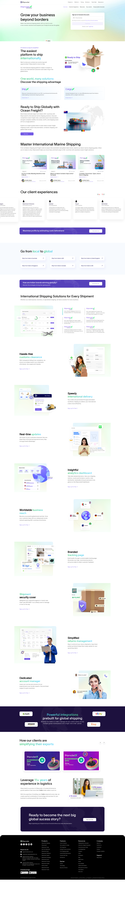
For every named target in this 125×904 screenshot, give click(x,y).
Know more (25, 97)
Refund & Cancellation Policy (98, 877)
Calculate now (95, 231)
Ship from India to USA (87, 265)
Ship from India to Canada (59, 265)
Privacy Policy (87, 20)
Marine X (24, 171)
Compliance (89, 877)
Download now (95, 283)
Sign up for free (24, 369)
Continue (87, 23)
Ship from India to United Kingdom (90, 258)
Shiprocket (33, 181)
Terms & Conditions (94, 20)
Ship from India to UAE (58, 258)
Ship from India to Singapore (30, 265)
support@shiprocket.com (27, 851)
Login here (91, 26)
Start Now (26, 134)
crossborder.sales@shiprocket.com (29, 854)
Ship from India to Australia (29, 258)
